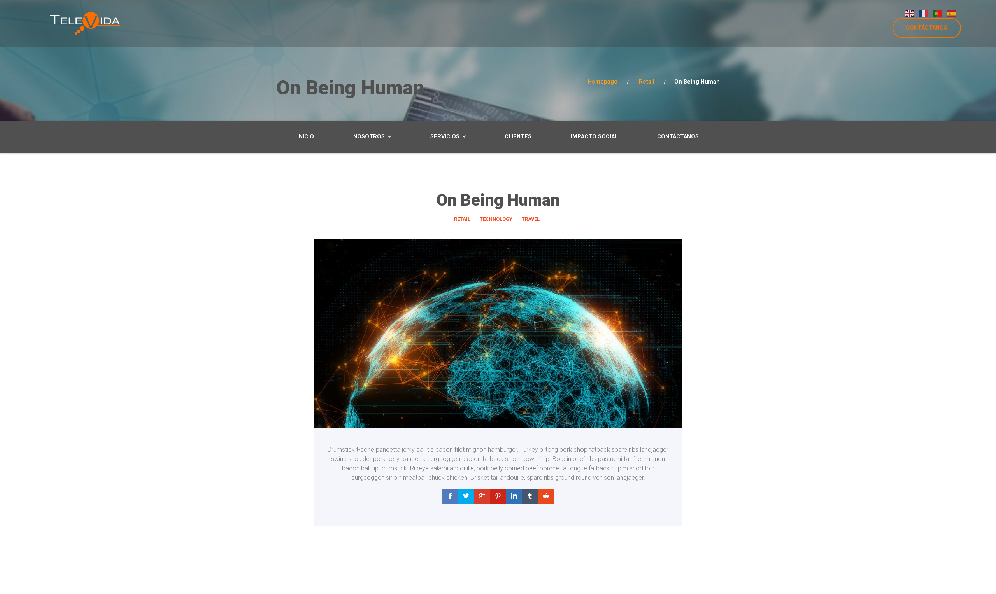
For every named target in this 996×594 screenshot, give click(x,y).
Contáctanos (678, 136)
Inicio (305, 136)
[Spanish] (952, 13)
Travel (531, 219)
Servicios (444, 136)
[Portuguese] (938, 13)
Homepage (602, 82)
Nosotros (369, 136)
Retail (646, 82)
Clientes (518, 136)
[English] (910, 13)
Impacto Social (594, 136)
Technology (496, 219)
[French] (924, 13)
